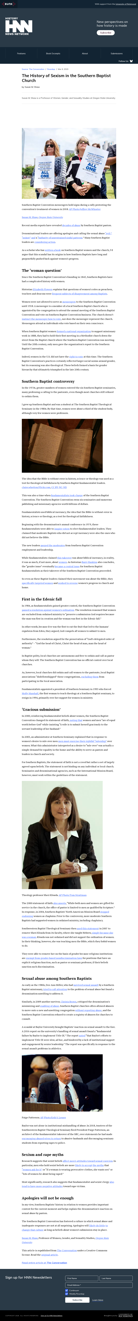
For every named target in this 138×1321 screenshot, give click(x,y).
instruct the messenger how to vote (41, 318)
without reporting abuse (88, 1010)
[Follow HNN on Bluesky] (131, 61)
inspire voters (62, 528)
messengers (69, 301)
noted (82, 1035)
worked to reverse (68, 583)
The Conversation (67, 1250)
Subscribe (105, 32)
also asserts (59, 903)
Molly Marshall (30, 693)
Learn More (97, 1300)
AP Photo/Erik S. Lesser (53, 1117)
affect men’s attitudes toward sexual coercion (88, 1161)
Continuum (74, 1290)
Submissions (117, 53)
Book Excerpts (53, 53)
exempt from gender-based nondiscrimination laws (54, 958)
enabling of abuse (49, 1006)
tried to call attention (55, 989)
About (85, 53)
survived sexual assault (86, 985)
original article (49, 1254)
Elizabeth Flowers (42, 289)
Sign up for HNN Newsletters (51, 1316)
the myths (98, 1165)
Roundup (51, 69)
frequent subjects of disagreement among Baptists (79, 293)
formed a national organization (74, 331)
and (33, 237)
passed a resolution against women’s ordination (48, 610)
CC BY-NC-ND (59, 487)
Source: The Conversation (33, 69)
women (63, 562)
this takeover (64, 557)
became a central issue (67, 566)
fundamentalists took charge (67, 495)
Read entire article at (44, 1262)
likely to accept (83, 1165)
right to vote (76, 356)
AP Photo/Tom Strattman (73, 895)
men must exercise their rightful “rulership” (82, 741)
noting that (76, 720)
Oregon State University (51, 217)
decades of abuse (71, 225)
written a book (53, 250)
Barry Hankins (89, 562)
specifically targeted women (37, 583)
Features (21, 53)
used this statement (88, 928)
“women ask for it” (32, 1169)
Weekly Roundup (76, 1294)
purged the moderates (53, 545)
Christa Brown (68, 1001)
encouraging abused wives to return (41, 1138)
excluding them (90, 676)
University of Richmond (126, 4)
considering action (44, 242)
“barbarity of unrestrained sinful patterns (59, 237)
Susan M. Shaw (30, 217)
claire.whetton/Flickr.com (36, 487)
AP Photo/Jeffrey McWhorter (85, 209)
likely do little (97, 1225)
